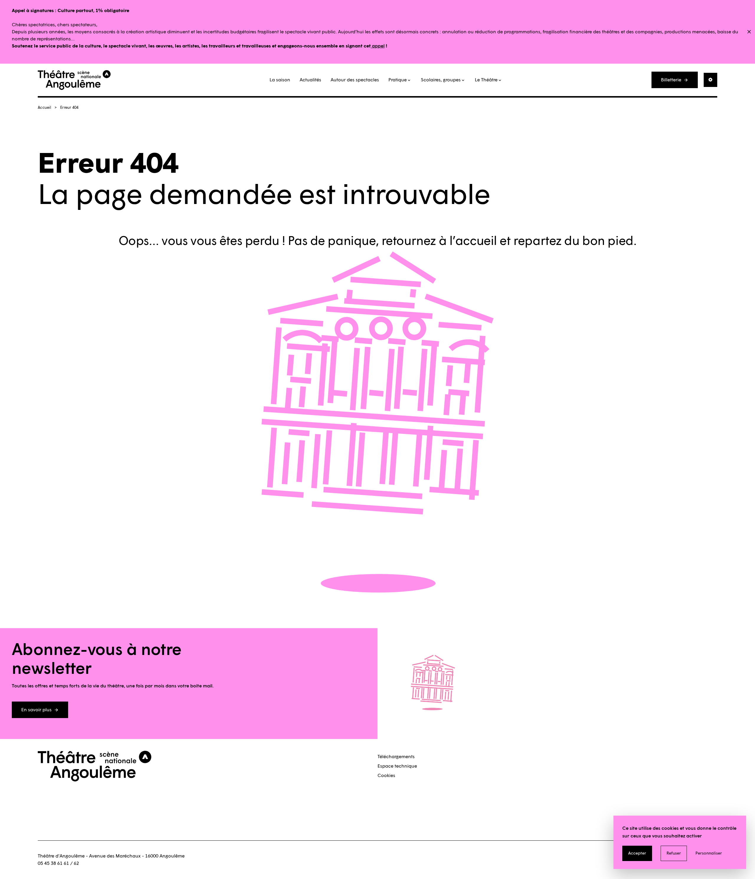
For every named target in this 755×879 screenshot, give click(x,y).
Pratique (397, 80)
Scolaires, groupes (441, 80)
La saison (280, 80)
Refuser (674, 853)
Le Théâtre (486, 80)
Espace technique (397, 766)
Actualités (310, 80)
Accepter (637, 853)
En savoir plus (36, 709)
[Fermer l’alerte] (749, 32)
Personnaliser (708, 853)
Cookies (386, 775)
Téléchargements (396, 756)
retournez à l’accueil (439, 240)
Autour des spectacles (355, 80)
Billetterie (671, 80)
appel (378, 46)
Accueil (44, 107)
